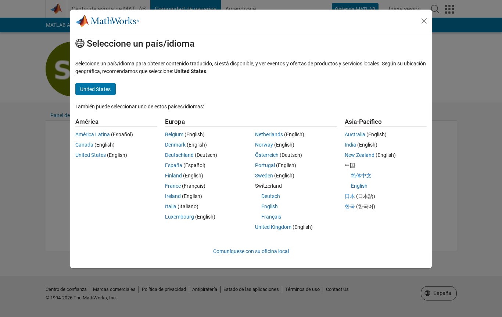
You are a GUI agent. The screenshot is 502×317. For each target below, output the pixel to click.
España (173, 165)
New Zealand (359, 155)
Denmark (175, 145)
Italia (170, 206)
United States (90, 155)
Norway (264, 145)
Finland (173, 176)
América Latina (92, 134)
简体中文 (361, 176)
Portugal (265, 165)
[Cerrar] (424, 21)
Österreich (267, 155)
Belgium (174, 134)
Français (271, 217)
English (269, 206)
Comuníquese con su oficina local (251, 251)
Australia (355, 134)
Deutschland (179, 155)
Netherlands (269, 134)
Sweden (264, 176)
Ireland (173, 196)
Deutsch (270, 196)
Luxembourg (179, 217)
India (350, 145)
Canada (84, 145)
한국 (350, 206)
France (173, 186)
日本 (350, 196)
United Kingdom (273, 227)
